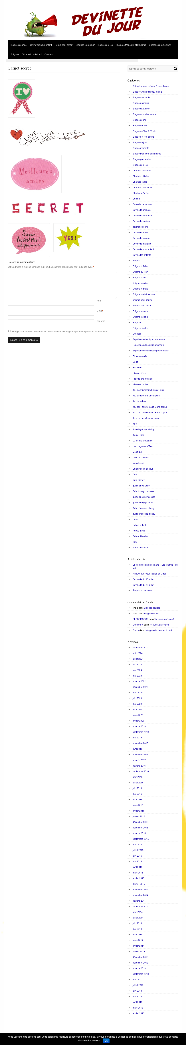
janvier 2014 (139, 951)
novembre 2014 (140, 895)
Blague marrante (141, 147)
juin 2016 (137, 788)
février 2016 (138, 810)
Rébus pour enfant (64, 44)
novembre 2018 (140, 743)
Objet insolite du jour (143, 468)
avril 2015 (137, 866)
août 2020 (138, 692)
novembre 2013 (140, 962)
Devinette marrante (142, 243)
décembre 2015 (140, 821)
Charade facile (140, 181)
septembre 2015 (141, 838)
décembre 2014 (140, 889)
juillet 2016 (138, 782)
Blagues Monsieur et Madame (131, 44)
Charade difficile (141, 176)
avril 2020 (137, 709)
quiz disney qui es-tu (143, 502)
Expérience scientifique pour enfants (151, 350)
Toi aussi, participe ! (32, 54)
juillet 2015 (138, 850)
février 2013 (138, 1013)
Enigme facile (139, 277)
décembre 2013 (140, 956)
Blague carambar (141, 108)
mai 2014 (137, 928)
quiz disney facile (141, 485)
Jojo (135, 423)
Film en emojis (140, 356)
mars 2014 (138, 940)
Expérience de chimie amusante (148, 344)
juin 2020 (137, 698)
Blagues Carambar (85, 44)
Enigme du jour (140, 271)
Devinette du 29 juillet (143, 584)
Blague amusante (141, 97)
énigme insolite (140, 282)
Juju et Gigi (138, 434)
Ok (106, 1041)
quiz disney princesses (144, 496)
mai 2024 (137, 669)
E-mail (100, 310)
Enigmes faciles (140, 327)
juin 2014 (137, 923)
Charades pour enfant (160, 44)
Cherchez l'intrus (141, 192)
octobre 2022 (139, 681)
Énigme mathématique (144, 294)
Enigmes (15, 54)
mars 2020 (138, 714)
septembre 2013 (141, 973)
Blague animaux (141, 102)
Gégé (135, 361)
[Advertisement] (72, 60)
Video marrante (140, 547)
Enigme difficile (140, 266)
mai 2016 (137, 793)
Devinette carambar (142, 215)
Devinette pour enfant (143, 249)
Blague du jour (140, 142)
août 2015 (138, 844)
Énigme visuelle (140, 311)
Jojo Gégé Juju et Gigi (143, 429)
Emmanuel (138, 624)
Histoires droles (140, 384)
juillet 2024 (138, 658)
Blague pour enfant (142, 159)
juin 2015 (137, 855)
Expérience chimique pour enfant (149, 339)
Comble (136, 198)
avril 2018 (137, 748)
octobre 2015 (139, 833)
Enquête (137, 333)
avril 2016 (137, 799)
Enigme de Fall (151, 613)
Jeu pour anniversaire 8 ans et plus (150, 412)
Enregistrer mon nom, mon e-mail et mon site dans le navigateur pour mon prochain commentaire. (60, 331)
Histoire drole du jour (143, 378)
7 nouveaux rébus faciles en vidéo (149, 573)
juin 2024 (137, 664)
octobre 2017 (139, 759)
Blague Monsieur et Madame (147, 153)
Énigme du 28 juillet (142, 590)
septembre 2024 (141, 647)
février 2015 (138, 878)
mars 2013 (138, 1007)
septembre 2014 (141, 906)
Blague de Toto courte (143, 136)
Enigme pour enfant (142, 305)
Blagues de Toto (106, 44)
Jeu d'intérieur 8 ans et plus (146, 395)
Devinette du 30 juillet (143, 579)
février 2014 (138, 945)
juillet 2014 (138, 917)
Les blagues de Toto (143, 446)
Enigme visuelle (140, 316)
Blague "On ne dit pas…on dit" (147, 91)
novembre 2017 (140, 754)
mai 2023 (137, 675)
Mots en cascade (141, 457)
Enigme (136, 260)
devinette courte (140, 226)
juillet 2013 (138, 985)
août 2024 (138, 653)
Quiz (135, 474)
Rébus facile (139, 530)
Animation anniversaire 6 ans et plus (151, 85)
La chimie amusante (143, 440)
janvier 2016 (139, 816)
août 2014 (138, 911)
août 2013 (138, 979)
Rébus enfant (139, 524)
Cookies (49, 54)
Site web (101, 320)
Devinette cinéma (141, 221)
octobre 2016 (139, 765)
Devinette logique (141, 237)
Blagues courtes (19, 44)
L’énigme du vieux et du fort (158, 630)
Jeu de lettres (139, 401)
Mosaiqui (137, 451)
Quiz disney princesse (143, 491)
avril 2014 (137, 934)
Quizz (135, 519)
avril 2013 (137, 1001)
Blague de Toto (140, 125)
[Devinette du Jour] (93, 39)
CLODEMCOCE (140, 618)
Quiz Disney (139, 479)
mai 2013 (137, 996)
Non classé (138, 463)
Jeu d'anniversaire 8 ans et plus (148, 389)
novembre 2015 (140, 827)
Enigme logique (140, 288)
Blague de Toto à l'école (144, 131)
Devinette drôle (140, 232)
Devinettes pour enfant (40, 44)
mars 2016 (138, 804)
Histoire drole (139, 372)
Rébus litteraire (140, 536)
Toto (135, 541)
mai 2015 (137, 861)
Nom (99, 300)
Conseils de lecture (142, 204)
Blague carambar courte (144, 114)
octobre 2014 (139, 900)
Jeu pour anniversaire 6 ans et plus (150, 406)
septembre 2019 (141, 731)
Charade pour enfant (143, 187)
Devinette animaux (142, 209)
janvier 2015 (139, 883)
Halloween (138, 367)
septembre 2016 (141, 771)
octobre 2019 (139, 726)
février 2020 (138, 720)
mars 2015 (138, 872)
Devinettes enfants (142, 254)
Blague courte (139, 119)
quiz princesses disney (144, 513)
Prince (136, 630)
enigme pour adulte (142, 299)
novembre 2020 (140, 686)
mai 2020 (137, 703)
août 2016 (138, 776)
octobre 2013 (139, 968)
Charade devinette (142, 170)
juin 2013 (137, 990)
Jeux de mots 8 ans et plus (146, 417)
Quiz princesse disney (143, 508)
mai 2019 (137, 737)
